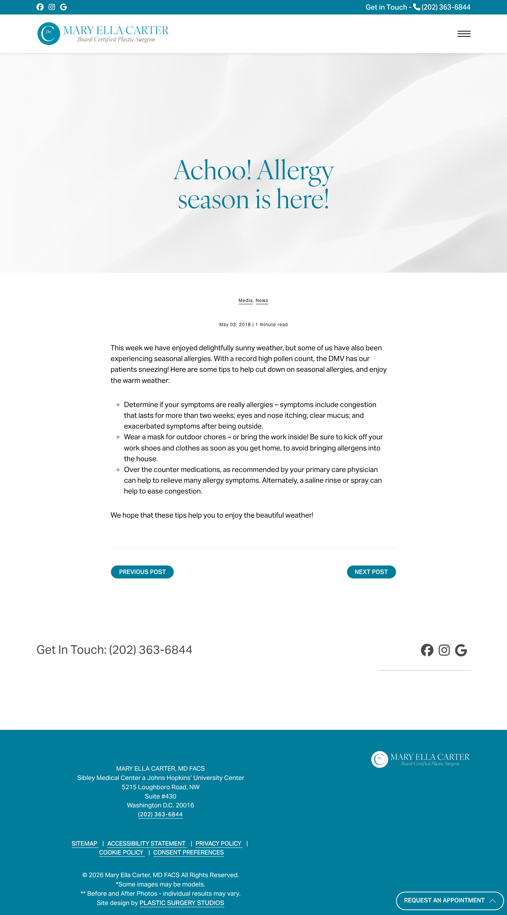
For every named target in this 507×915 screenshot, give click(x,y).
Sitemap (85, 843)
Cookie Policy (122, 852)
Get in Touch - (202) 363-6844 (418, 7)
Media (246, 300)
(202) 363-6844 (160, 814)
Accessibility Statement (147, 843)
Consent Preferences (188, 852)
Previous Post (142, 571)
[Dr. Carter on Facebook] (39, 7)
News (262, 300)
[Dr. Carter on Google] (63, 7)
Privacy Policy (219, 843)
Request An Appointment (444, 900)
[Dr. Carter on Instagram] (52, 7)
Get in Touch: (114, 649)
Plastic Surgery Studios (182, 903)
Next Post (371, 571)
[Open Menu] (464, 34)
